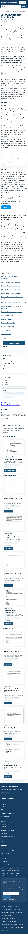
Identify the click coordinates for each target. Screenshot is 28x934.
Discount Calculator (18, 924)
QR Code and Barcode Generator (9, 921)
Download (6, 207)
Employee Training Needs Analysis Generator (12, 868)
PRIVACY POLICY (17, 909)
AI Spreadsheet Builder (8, 326)
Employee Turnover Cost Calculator (11, 286)
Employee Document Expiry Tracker (11, 312)
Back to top (4, 930)
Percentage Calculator (7, 924)
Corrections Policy (5, 856)
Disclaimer (10, 906)
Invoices (3, 807)
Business (3, 801)
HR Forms (3, 804)
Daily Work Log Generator (8, 403)
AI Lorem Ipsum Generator (16, 912)
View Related (6, 346)
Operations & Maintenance (8, 836)
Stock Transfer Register (8, 315)
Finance (3, 839)
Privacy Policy (4, 861)
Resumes (3, 826)
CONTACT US (5, 912)
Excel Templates (5, 819)
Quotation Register (6, 319)
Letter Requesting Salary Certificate (11, 536)
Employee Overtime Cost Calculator (11, 293)
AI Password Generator (7, 915)
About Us (3, 848)
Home (2, 11)
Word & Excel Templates (9, 2)
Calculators (4, 833)
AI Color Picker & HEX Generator (9, 918)
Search (23, 6)
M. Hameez (14, 19)
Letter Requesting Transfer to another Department (13, 764)
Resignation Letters (6, 824)
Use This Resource (14, 343)
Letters (7, 11)
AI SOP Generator (6, 334)
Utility (2, 841)
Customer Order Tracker (8, 323)
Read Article (8, 664)
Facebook (5, 393)
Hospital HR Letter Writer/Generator (9, 611)
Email (4, 397)
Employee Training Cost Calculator (11, 282)
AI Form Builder (5, 330)
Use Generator (8, 511)
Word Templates (5, 816)
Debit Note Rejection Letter (12, 728)
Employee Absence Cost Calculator (11, 289)
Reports (3, 809)
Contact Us (4, 858)
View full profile (5, 418)
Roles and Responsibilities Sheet (10, 405)
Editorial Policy (5, 853)
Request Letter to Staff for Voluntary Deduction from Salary (12, 690)
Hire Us (3, 906)
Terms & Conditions (6, 909)
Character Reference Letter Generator (12, 574)
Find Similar (6, 349)
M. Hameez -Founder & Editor (8, 851)
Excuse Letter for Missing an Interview (12, 652)
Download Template (10, 470)
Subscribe (6, 897)
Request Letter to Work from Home (13, 499)
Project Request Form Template (13, 459)
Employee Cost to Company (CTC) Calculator (14, 302)
